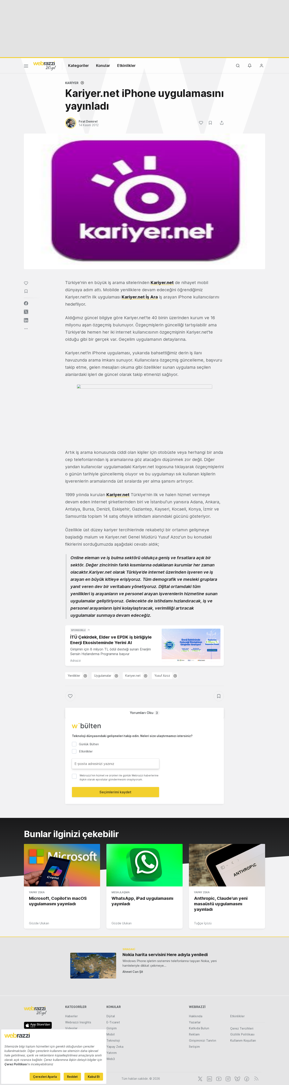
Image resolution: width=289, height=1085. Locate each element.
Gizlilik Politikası (242, 1034)
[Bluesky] (236, 1078)
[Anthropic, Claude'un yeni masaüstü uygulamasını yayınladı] (227, 865)
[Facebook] (246, 1078)
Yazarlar (195, 1022)
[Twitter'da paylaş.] (26, 312)
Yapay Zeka (37, 892)
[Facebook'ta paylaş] (26, 303)
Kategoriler (78, 65)
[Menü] (26, 67)
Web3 (110, 1059)
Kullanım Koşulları (243, 1040)
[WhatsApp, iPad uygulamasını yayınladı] (144, 865)
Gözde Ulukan (39, 923)
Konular (103, 65)
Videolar (71, 1028)
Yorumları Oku (144, 713)
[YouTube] (218, 1078)
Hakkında (195, 1016)
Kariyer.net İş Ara (140, 297)
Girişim (111, 1028)
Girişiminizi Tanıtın (202, 1040)
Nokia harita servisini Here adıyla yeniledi (165, 954)
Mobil (110, 1034)
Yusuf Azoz (162, 675)
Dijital (110, 1016)
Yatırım (111, 1053)
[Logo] (44, 65)
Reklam (194, 1034)
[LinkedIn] (209, 1078)
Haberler (71, 1016)
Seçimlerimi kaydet (115, 792)
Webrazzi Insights (78, 1022)
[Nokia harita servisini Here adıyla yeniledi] (93, 965)
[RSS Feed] (255, 1078)
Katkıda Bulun (199, 1028)
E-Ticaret (113, 1022)
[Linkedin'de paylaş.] (26, 320)
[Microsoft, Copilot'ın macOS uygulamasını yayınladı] (62, 865)
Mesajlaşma (120, 892)
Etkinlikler (126, 65)
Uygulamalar (102, 675)
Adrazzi (75, 660)
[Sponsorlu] (191, 645)
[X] (199, 1078)
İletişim (194, 1046)
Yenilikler (74, 675)
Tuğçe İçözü (203, 923)
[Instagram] (227, 1078)
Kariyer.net (162, 282)
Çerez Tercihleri (241, 1028)
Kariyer (71, 83)
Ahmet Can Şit (132, 971)
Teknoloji (113, 1040)
